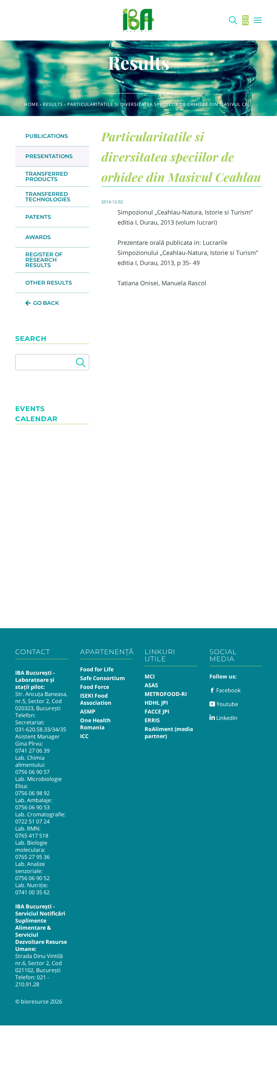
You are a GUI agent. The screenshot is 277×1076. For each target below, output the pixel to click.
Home (31, 104)
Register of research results (43, 259)
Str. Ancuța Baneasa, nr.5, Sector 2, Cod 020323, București (41, 701)
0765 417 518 (31, 835)
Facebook (228, 690)
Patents (38, 217)
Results (53, 104)
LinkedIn (226, 718)
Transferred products (46, 176)
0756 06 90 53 (32, 807)
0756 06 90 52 (32, 878)
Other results (48, 283)
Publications (46, 136)
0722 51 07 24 (32, 821)
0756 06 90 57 (32, 772)
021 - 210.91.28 (32, 980)
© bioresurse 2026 (38, 1001)
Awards (38, 237)
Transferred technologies (47, 197)
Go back (46, 303)
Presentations (49, 156)
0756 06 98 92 (32, 793)
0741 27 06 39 (32, 750)
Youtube (226, 704)
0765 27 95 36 (32, 857)
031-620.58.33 (32, 729)
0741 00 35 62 (32, 892)
